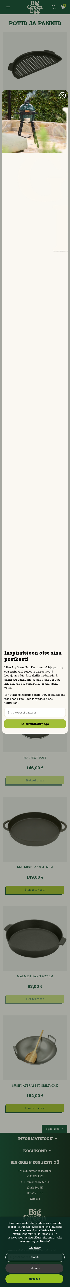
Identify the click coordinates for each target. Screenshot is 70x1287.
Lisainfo (35, 1247)
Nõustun (34, 1279)
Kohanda (34, 1268)
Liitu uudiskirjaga (35, 724)
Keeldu (35, 1257)
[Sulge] (62, 95)
